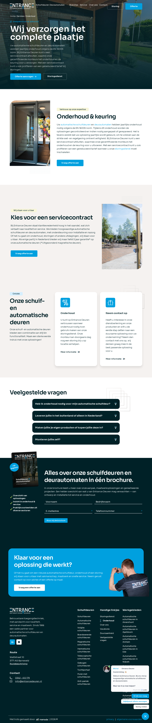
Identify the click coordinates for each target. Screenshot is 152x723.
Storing (115, 6)
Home (13, 16)
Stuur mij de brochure (56, 520)
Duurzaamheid (107, 633)
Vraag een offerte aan (29, 587)
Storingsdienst (54, 76)
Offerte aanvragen (24, 76)
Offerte (134, 6)
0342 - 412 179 (22, 678)
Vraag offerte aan (70, 163)
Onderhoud (108, 620)
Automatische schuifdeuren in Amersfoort (130, 619)
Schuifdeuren (83, 616)
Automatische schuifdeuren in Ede (130, 649)
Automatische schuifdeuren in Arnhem (130, 639)
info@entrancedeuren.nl (28, 681)
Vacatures (105, 629)
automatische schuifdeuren (76, 124)
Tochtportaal (83, 670)
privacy (110, 719)
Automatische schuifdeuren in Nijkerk (130, 659)
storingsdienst (123, 148)
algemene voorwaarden (129, 719)
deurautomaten (102, 124)
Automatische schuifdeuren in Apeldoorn (130, 629)
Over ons (104, 625)
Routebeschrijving (18, 664)
